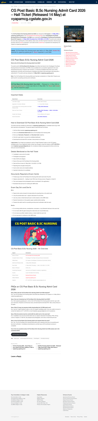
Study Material (62, 2)
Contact (85, 416)
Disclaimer (67, 416)
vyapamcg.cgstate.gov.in (18, 86)
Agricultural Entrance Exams (72, 52)
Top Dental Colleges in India (17, 401)
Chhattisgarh (36, 338)
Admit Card (16, 338)
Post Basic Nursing (45, 338)
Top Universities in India (16, 397)
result (21, 42)
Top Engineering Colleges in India (18, 398)
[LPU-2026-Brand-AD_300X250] (74, 33)
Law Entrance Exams (70, 60)
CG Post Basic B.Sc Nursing (19, 334)
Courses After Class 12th (42, 403)
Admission (49, 2)
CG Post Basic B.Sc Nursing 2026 (34, 35)
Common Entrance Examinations (73, 54)
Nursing (15, 6)
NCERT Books (40, 400)
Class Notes (39, 397)
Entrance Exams (18, 2)
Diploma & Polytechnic (70, 64)
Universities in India (30, 2)
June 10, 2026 (23, 22)
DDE (55, 2)
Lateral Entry (68, 66)
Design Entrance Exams (71, 55)
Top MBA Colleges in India (16, 404)
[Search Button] (96, 2)
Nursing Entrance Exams (31, 275)
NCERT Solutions (40, 398)
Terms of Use (73, 416)
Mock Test (72, 2)
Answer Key (56, 50)
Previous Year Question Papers (43, 404)
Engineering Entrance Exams (72, 58)
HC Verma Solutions (41, 401)
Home (10, 2)
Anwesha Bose (15, 22)
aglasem (3, 2)
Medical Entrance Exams (71, 61)
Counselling (41, 2)
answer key (41, 42)
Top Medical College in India (17, 400)
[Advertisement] (36, 29)
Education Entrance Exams (71, 57)
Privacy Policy (80, 416)
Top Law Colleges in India (16, 403)
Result (36, 52)
